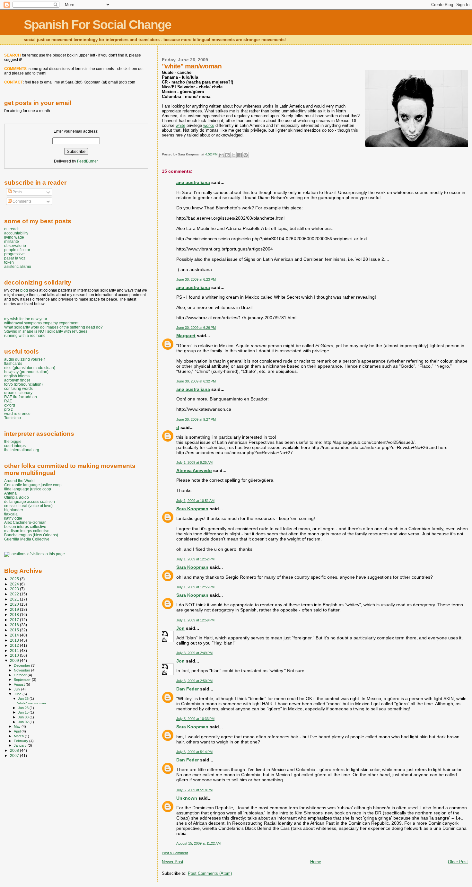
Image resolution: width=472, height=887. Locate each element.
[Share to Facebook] (239, 155)
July (17, 689)
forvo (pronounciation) (23, 384)
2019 (15, 609)
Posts (17, 192)
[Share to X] (233, 155)
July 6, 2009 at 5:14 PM (194, 752)
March (19, 736)
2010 (15, 655)
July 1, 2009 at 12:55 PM (195, 587)
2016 (15, 625)
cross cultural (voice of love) (28, 506)
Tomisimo (12, 418)
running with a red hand (25, 335)
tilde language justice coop (27, 489)
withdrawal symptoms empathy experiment (41, 323)
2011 (15, 650)
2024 (15, 584)
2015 (15, 630)
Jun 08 (24, 717)
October (21, 675)
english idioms (17, 376)
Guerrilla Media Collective (26, 539)
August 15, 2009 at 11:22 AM (198, 843)
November (22, 670)
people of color (17, 250)
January (21, 745)
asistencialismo (17, 266)
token (9, 262)
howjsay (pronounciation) (26, 372)
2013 (15, 640)
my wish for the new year (25, 319)
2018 (15, 614)
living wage (14, 237)
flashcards (13, 363)
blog (24, 290)
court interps (15, 446)
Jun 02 (24, 722)
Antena (10, 493)
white (180, 125)
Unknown (186, 798)
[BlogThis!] (227, 155)
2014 (15, 635)
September (23, 679)
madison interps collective (26, 531)
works (208, 125)
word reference (17, 413)
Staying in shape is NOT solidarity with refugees (45, 331)
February (21, 741)
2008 (15, 750)
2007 (15, 755)
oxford (9, 405)
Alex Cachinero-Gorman (25, 522)
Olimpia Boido (16, 497)
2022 (15, 594)
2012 (15, 645)
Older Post (458, 861)
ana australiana (193, 182)
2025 (15, 579)
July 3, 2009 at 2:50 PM (194, 681)
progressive (14, 254)
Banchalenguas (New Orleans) (31, 535)
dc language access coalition (29, 501)
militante (11, 241)
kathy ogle (13, 518)
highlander (13, 510)
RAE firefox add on (20, 397)
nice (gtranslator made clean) (29, 367)
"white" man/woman (31, 703)
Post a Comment (175, 853)
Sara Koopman (192, 508)
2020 (15, 604)
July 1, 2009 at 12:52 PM (195, 559)
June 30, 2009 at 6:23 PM (196, 279)
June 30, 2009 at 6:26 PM (196, 327)
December (22, 665)
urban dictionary (18, 393)
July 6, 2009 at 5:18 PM (194, 790)
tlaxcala (11, 514)
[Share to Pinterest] (245, 155)
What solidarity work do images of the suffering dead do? (53, 327)
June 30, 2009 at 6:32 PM (196, 381)
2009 (15, 660)
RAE (8, 401)
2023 (15, 589)
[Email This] (221, 155)
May (18, 726)
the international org (21, 450)
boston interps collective (25, 526)
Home (315, 861)
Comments (21, 201)
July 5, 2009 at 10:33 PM (195, 719)
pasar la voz (14, 258)
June (18, 694)
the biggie (13, 441)
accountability (16, 233)
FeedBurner (87, 161)
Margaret (186, 335)
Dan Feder (187, 688)
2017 (15, 620)
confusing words (18, 388)
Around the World (19, 481)
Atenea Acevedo (194, 470)
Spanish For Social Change (97, 24)
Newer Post (172, 861)
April (18, 731)
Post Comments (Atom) (210, 873)
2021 (15, 599)
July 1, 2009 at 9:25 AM (194, 462)
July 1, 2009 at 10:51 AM (195, 501)
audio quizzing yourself (24, 359)
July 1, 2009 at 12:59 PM (195, 620)
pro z (8, 409)
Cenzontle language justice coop (33, 485)
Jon (180, 628)
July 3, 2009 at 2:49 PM (194, 653)
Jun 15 (24, 712)
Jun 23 (24, 708)
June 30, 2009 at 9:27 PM (196, 419)
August (20, 684)
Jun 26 (24, 698)
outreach (12, 229)
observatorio (15, 245)
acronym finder (17, 380)
